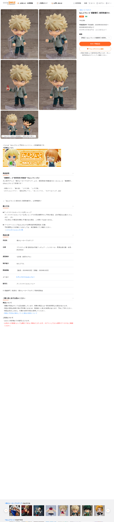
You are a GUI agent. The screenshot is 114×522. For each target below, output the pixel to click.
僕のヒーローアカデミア (85, 10)
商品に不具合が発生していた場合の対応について (20, 313)
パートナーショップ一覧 (14, 229)
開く (79, 37)
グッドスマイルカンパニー (26, 277)
